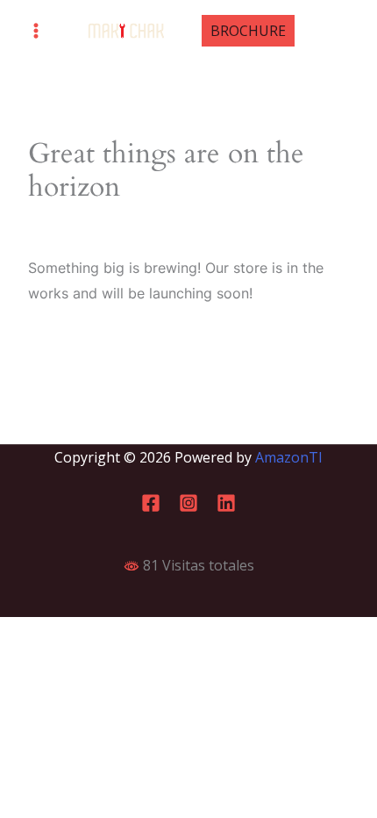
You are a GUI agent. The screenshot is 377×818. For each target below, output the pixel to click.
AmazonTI (289, 457)
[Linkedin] (226, 503)
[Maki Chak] (126, 31)
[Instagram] (188, 503)
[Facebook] (150, 503)
